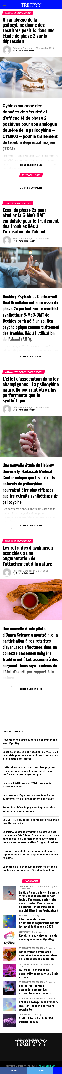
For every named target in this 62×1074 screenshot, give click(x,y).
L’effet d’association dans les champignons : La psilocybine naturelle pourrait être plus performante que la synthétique (29, 771)
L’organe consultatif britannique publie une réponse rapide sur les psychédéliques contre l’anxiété (31, 855)
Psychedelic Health (25, 50)
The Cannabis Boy (46, 1066)
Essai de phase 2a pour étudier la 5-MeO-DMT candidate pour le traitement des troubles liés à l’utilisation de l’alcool (30, 755)
